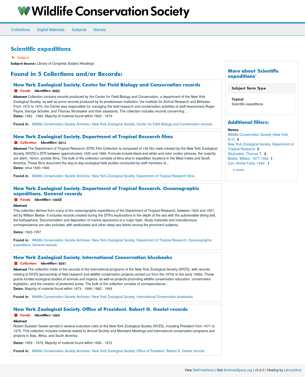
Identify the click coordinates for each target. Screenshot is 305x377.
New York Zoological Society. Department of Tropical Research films (93, 136)
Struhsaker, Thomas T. (245, 153)
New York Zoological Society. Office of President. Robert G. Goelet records (100, 309)
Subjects (79, 29)
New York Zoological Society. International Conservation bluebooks (92, 257)
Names (100, 29)
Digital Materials (51, 29)
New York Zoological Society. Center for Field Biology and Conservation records (106, 85)
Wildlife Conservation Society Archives (60, 124)
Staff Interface (203, 369)
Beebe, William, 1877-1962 (248, 158)
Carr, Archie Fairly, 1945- (247, 163)
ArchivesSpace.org (238, 369)
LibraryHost (292, 369)
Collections (20, 29)
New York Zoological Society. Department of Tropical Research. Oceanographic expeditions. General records (106, 190)
